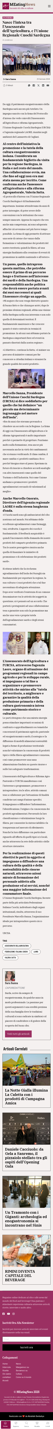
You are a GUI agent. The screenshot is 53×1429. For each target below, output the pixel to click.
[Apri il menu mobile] (49, 6)
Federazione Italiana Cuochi (16, 951)
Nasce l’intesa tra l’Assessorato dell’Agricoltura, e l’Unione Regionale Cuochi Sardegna (26, 28)
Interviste (6, 1367)
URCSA (6, 933)
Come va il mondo (23, 1377)
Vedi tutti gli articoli (18, 1033)
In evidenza (8, 17)
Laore (36, 951)
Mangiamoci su (22, 1367)
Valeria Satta (10, 957)
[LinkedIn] (43, 85)
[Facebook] (34, 85)
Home (5, 1364)
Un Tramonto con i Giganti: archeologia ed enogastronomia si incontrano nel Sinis (26, 1219)
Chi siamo (6, 1374)
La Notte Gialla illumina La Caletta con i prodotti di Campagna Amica (26, 1096)
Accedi (5, 1380)
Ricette (5, 1370)
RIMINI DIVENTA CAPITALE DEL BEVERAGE (20, 1275)
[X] (38, 85)
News (18, 1364)
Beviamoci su (21, 1370)
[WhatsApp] (29, 85)
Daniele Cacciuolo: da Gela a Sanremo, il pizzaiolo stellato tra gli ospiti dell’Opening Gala (26, 1158)
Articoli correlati (15, 1048)
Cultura (19, 1374)
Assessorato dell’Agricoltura (17, 946)
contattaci (6, 1377)
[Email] (48, 85)
